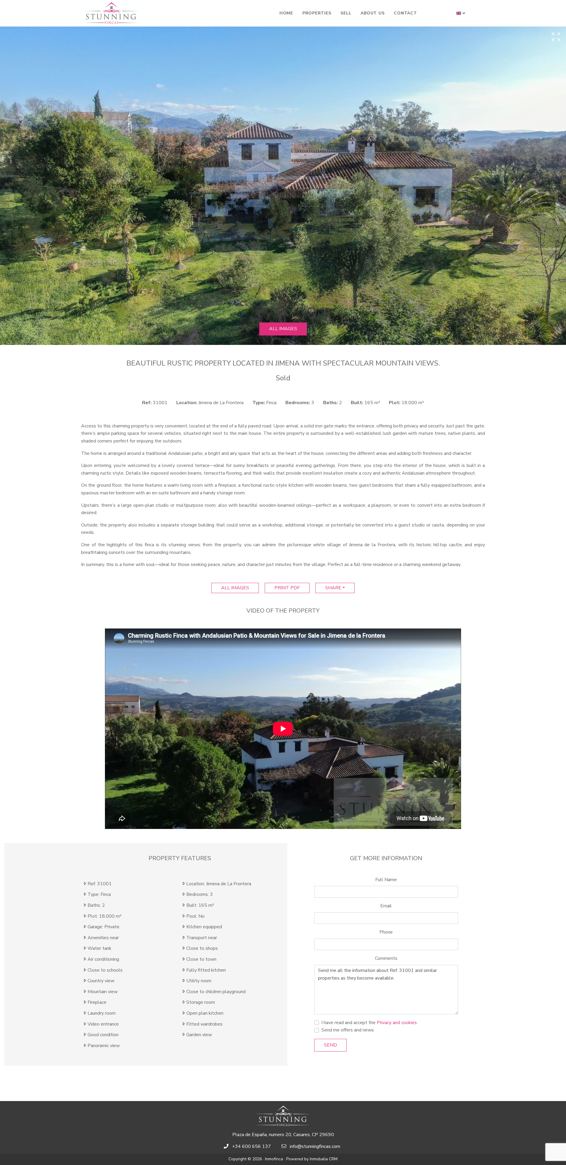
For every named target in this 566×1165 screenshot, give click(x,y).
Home (286, 13)
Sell (345, 13)
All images (283, 328)
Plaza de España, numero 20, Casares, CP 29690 (283, 1134)
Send (330, 1045)
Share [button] (333, 588)
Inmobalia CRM (324, 1159)
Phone (386, 932)
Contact (405, 13)
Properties (316, 13)
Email (386, 906)
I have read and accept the (369, 1022)
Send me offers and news (347, 1030)
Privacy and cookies (397, 1022)
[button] (461, 13)
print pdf (287, 588)
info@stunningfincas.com (315, 1146)
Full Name (386, 879)
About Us (372, 13)
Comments (386, 958)
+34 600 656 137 (251, 1146)
